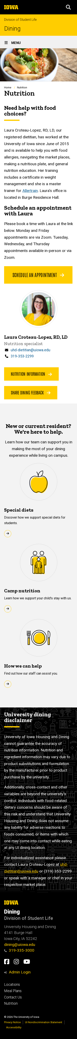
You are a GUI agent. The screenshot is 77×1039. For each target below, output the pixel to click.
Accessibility (13, 1027)
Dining (12, 29)
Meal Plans (13, 991)
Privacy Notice (12, 1022)
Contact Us (13, 997)
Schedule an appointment (35, 275)
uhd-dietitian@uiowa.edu (30, 350)
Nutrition (11, 1003)
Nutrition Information (28, 373)
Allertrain (30, 190)
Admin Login (20, 972)
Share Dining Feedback (28, 392)
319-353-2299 (22, 356)
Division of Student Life (20, 20)
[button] (68, 7)
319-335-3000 (21, 950)
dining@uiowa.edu (19, 944)
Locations (12, 984)
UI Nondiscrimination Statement (43, 1022)
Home (7, 87)
